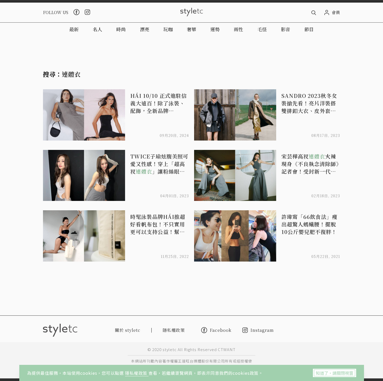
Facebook (220, 330)
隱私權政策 (137, 373)
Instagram (262, 330)
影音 (285, 29)
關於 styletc (127, 330)
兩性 (238, 29)
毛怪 (262, 29)
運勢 (215, 29)
